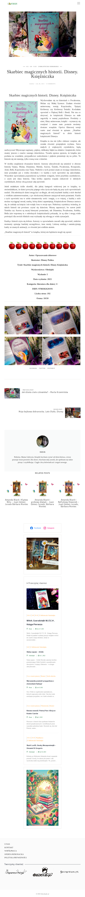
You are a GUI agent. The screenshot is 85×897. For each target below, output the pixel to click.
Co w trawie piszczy (33, 676)
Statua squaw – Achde (35, 652)
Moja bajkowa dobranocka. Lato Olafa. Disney (41, 411)
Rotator (43, 676)
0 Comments (50, 83)
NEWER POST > (58, 409)
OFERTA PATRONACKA (14, 854)
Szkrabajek (32, 655)
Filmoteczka (44, 706)
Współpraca (39, 738)
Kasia (32, 83)
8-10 (35, 66)
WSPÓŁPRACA (10, 851)
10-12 (29, 615)
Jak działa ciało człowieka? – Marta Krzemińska (45, 392)
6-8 (31, 66)
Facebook (33, 368)
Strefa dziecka (51, 676)
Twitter (42, 368)
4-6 (27, 66)
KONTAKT (8, 847)
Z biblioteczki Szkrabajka (48, 66)
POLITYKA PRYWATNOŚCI (15, 858)
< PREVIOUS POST (28, 390)
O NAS (7, 844)
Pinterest (51, 368)
